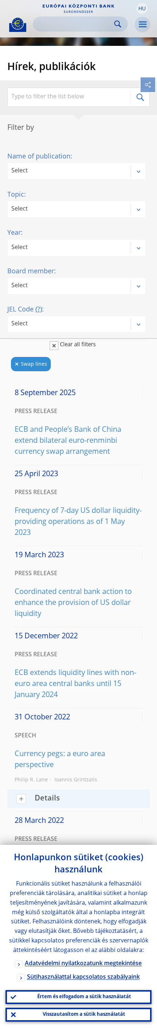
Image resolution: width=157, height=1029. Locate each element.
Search (118, 24)
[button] (142, 8)
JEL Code (24, 309)
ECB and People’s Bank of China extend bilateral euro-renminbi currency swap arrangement (68, 441)
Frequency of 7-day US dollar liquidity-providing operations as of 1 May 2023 (78, 522)
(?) (38, 309)
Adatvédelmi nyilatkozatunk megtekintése (83, 964)
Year (14, 233)
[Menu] (142, 24)
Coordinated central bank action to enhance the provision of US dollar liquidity (73, 603)
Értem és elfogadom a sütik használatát (84, 997)
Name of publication (38, 156)
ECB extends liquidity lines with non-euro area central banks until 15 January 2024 (75, 684)
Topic (15, 194)
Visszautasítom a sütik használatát (84, 1014)
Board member (30, 271)
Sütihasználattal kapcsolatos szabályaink (83, 977)
